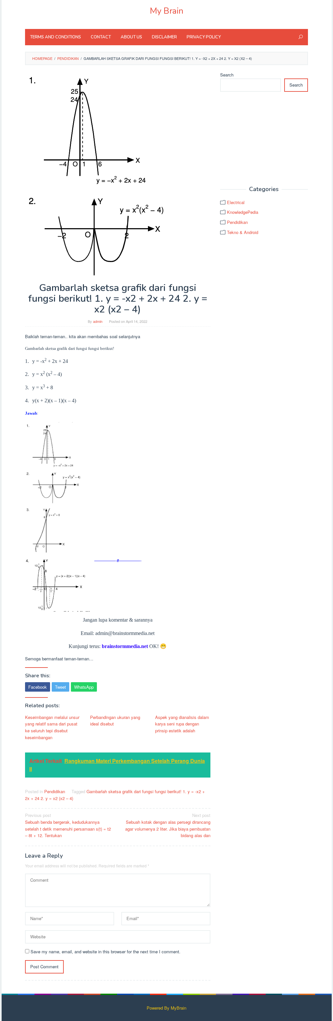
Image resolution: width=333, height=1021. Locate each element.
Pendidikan (54, 791)
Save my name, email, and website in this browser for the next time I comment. (105, 951)
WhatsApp (84, 687)
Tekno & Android (242, 232)
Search (226, 75)
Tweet (60, 687)
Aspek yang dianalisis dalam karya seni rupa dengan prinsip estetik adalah (182, 724)
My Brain (166, 11)
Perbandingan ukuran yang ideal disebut (115, 720)
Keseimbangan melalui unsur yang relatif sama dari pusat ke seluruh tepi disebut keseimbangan (52, 727)
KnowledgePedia (242, 212)
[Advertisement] (264, 139)
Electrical (236, 202)
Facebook (37, 687)
